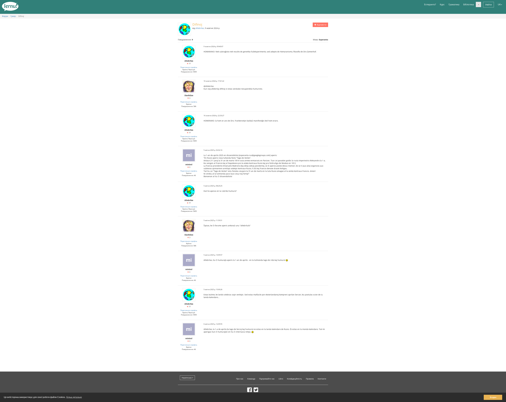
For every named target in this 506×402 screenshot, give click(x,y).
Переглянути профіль (188, 67)
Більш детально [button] (74, 397)
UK (499, 4)
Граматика (454, 4)
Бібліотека (468, 4)
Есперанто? (430, 4)
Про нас (239, 378)
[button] (478, 4)
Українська (187, 377)
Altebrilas (200, 28)
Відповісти (321, 24)
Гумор (13, 16)
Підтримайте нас (267, 378)
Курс (442, 4)
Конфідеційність (294, 378)
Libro (281, 378)
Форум (5, 16)
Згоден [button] (493, 397)
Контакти (322, 378)
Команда (251, 378)
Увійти (488, 4)
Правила (310, 378)
